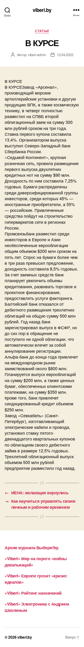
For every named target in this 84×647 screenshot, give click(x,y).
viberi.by (42, 9)
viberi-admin (37, 54)
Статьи (42, 31)
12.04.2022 (65, 54)
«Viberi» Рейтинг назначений (33, 593)
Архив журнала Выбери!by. (32, 548)
